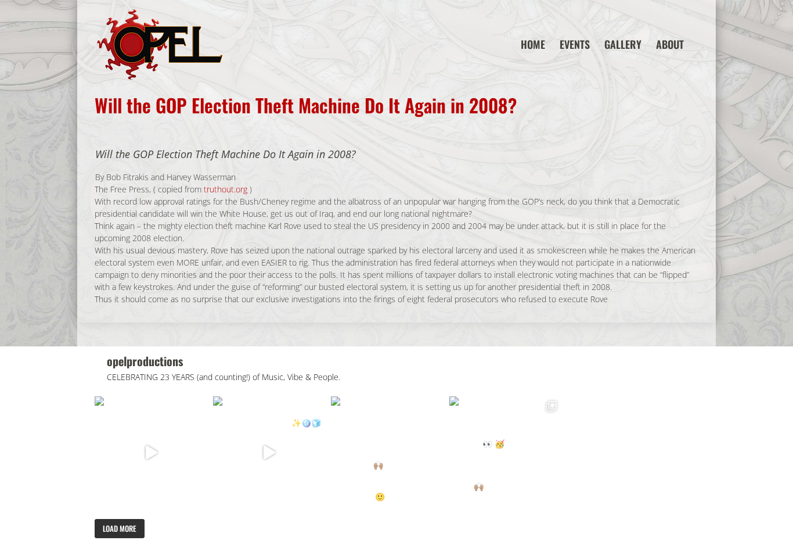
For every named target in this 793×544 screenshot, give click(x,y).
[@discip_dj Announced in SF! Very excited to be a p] (151, 452)
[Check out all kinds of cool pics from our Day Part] (505, 452)
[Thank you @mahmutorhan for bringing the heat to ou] (269, 452)
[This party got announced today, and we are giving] (387, 452)
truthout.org (225, 189)
